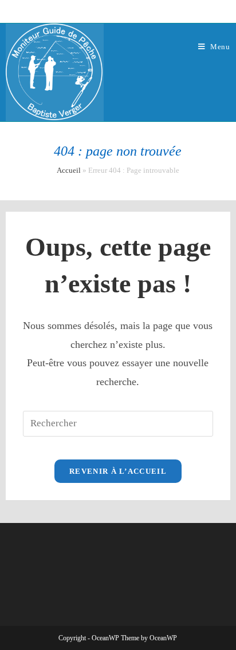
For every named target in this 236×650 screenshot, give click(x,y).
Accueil (69, 170)
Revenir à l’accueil (118, 471)
